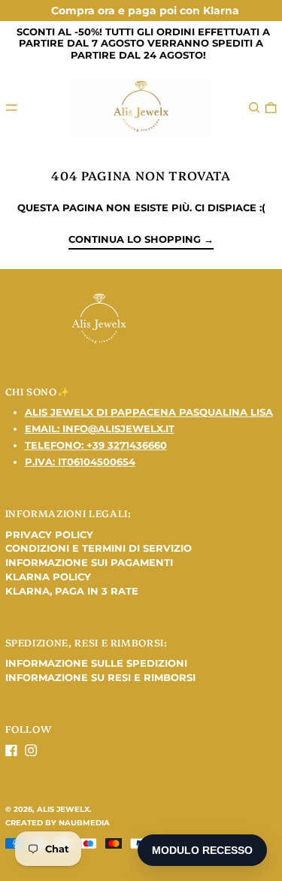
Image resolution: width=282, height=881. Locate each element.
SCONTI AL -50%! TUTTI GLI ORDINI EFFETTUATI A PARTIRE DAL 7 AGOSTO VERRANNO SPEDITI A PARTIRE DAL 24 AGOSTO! (143, 43)
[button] (254, 107)
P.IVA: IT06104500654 (80, 462)
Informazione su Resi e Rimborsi (100, 677)
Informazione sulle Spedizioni (96, 663)
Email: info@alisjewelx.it (99, 428)
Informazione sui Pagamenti (89, 562)
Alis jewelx (63, 809)
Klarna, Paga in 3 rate (71, 591)
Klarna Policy (48, 577)
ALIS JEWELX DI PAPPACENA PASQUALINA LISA (149, 412)
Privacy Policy (49, 534)
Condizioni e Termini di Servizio (98, 548)
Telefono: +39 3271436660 (96, 445)
